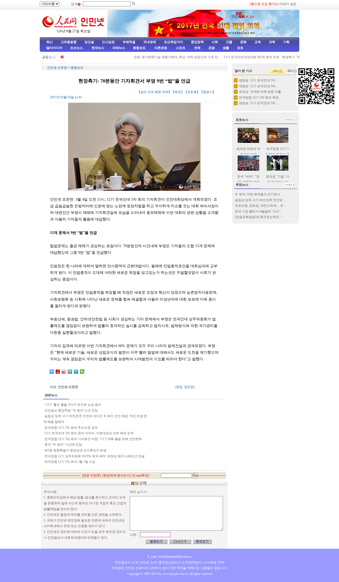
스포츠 (180, 48)
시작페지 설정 (286, 4)
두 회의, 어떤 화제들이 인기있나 (257, 194)
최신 (49, 42)
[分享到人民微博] (58, 371)
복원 (158, 92)
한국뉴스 (98, 48)
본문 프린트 (91, 475)
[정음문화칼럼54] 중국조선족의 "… (259, 217)
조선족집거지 (173, 42)
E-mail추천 (140, 475)
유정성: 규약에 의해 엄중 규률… (261, 92)
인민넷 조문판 (57, 68)
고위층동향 (69, 42)
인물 (229, 42)
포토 (240, 48)
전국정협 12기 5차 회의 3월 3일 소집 (69, 462)
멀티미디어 (54, 48)
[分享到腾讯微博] (76, 371)
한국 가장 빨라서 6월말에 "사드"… (259, 211)
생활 (226, 48)
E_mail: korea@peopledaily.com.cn (169, 556)
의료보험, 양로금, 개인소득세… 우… (261, 205)
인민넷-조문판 (68, 387)
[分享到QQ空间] (70, 371)
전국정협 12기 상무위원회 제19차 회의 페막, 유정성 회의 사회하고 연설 (94, 456)
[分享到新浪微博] (64, 371)
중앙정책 (197, 42)
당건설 (89, 42)
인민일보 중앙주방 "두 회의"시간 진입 (71, 410)
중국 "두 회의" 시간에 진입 (63, 444)
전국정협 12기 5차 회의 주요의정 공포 (71, 427)
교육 (258, 42)
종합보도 (139, 48)
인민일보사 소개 (126, 562)
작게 (165, 92)
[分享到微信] (82, 371)
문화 (243, 42)
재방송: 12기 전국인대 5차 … (259, 86)
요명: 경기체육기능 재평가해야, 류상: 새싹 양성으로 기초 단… (172, 57)
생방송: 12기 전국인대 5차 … (259, 80)
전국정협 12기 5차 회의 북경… (260, 97)
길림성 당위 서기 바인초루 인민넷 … (261, 200)
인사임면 (108, 42)
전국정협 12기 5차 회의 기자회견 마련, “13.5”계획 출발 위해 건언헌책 (93, 439)
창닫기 (208, 92)
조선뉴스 (77, 48)
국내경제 (149, 42)
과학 (272, 42)
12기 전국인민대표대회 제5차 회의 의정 (246, 57)
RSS (221, 562)
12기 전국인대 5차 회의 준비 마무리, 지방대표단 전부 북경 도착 (88, 433)
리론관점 (160, 48)
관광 (211, 48)
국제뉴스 (118, 48)
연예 (196, 48)
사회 (215, 42)
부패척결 (129, 42)
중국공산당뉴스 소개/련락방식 (180, 562)
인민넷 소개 (148, 562)
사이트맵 (210, 562)
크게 (151, 92)
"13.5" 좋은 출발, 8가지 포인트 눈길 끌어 (72, 405)
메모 (178, 92)
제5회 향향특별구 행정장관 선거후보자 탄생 (75, 450)
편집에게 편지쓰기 (117, 475)
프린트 (192, 92)
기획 (286, 42)
